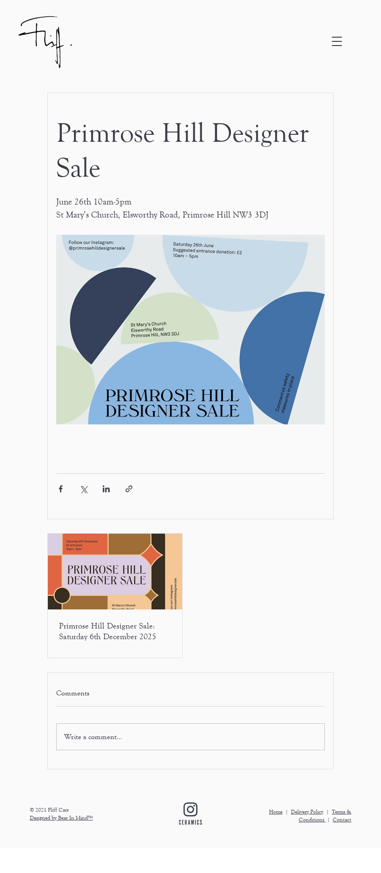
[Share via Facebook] (60, 488)
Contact (342, 819)
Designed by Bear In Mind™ (61, 817)
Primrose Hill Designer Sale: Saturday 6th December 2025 (107, 631)
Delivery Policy (307, 811)
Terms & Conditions (325, 815)
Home (275, 811)
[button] (336, 41)
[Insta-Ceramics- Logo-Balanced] (190, 813)
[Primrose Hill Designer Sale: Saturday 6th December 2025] (115, 571)
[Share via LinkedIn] (106, 488)
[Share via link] (129, 488)
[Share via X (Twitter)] (83, 488)
